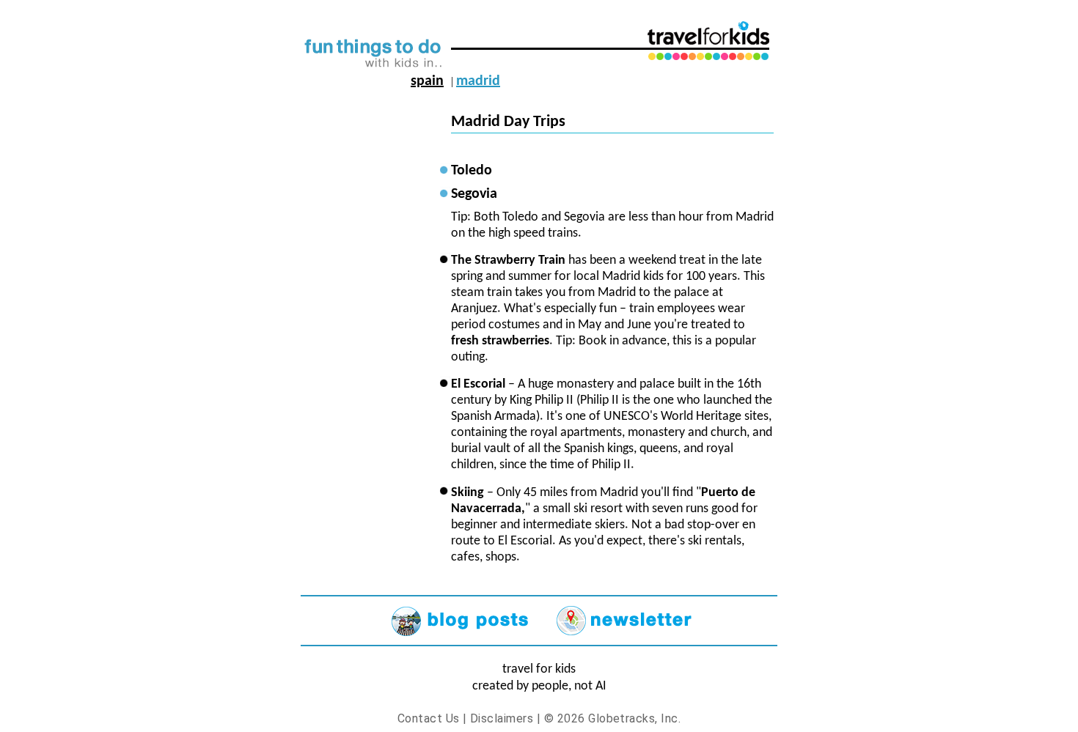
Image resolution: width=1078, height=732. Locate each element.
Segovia (474, 194)
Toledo (471, 170)
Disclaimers (501, 718)
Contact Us (428, 718)
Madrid (478, 81)
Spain (427, 81)
